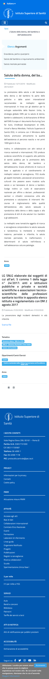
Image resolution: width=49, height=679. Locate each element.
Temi (6, 28)
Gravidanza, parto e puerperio (16, 53)
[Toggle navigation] (5, 23)
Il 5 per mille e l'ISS (12, 583)
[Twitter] (4, 388)
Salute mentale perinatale (15, 64)
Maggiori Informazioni (10, 676)
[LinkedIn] (14, 388)
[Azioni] (4, 3)
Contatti (7, 478)
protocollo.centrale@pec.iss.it (20, 458)
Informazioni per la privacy (15, 475)
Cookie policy (9, 482)
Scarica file (6, 324)
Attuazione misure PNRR (14, 499)
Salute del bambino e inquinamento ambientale (24, 58)
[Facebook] (9, 388)
